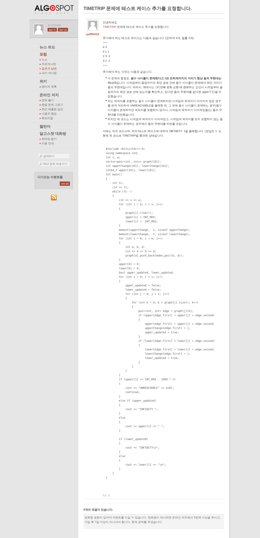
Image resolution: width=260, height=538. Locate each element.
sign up (63, 29)
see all (65, 183)
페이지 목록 (49, 86)
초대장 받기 (49, 138)
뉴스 (44, 59)
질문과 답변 (49, 68)
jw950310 (92, 34)
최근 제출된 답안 (52, 109)
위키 (43, 81)
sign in (52, 29)
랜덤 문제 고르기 (52, 104)
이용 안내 (48, 143)
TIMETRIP (109, 26)
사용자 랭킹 (49, 113)
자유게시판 (49, 64)
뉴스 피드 (47, 47)
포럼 (43, 54)
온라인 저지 (49, 95)
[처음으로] (54, 8)
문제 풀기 (48, 100)
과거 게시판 (49, 73)
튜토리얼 (47, 118)
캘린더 (45, 126)
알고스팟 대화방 (53, 134)
